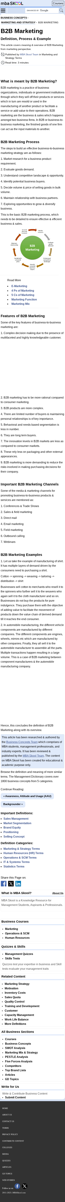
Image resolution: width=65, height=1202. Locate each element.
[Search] (61, 11)
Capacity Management (19, 1015)
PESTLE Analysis (16, 1056)
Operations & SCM (17, 933)
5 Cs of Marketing (22, 295)
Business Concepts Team (22, 742)
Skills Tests (12, 958)
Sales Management (15, 818)
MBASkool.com (19, 1193)
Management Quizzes (19, 953)
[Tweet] (11, 885)
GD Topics (12, 1079)
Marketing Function (24, 299)
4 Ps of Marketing (22, 290)
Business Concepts (18, 1043)
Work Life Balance (17, 1019)
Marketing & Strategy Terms (21, 848)
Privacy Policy (10, 1134)
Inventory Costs (15, 992)
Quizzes (6, 1161)
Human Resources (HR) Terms (23, 853)
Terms (5, 1128)
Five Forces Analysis (18, 1061)
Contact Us (8, 1121)
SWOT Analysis (15, 1048)
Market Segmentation (17, 823)
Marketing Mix (20, 303)
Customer (11, 1010)
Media (5, 1154)
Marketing (11, 928)
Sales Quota (13, 997)
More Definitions (15, 1023)
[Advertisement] (32, 71)
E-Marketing (19, 286)
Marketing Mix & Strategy (21, 1052)
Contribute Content (13, 1141)
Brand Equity (12, 827)
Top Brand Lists (15, 1070)
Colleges (7, 1147)
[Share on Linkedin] (18, 885)
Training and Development (22, 1006)
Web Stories (8, 1180)
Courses (58, 3)
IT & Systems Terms (16, 862)
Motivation (11, 988)
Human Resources (17, 937)
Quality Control (14, 1001)
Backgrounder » (13, 804)
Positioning (11, 832)
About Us (57, 893)
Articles (10, 1074)
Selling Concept (13, 836)
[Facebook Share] (3, 885)
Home (5, 1108)
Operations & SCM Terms (20, 857)
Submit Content (15, 1097)
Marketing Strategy (17, 983)
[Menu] (4, 10)
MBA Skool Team (29, 54)
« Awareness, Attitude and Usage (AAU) (27, 796)
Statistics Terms (13, 866)
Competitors (13, 1065)
